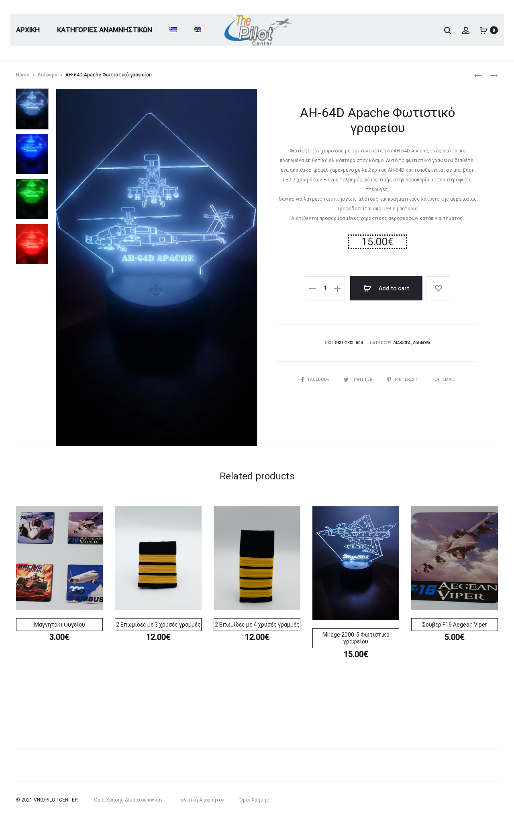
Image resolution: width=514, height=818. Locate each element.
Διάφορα (47, 75)
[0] (484, 30)
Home (22, 75)
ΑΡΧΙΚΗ (28, 30)
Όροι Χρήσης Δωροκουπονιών (128, 800)
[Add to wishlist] (438, 288)
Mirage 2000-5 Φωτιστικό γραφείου (356, 638)
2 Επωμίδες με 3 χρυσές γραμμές (158, 624)
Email (449, 379)
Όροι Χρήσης (254, 800)
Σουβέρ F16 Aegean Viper (454, 624)
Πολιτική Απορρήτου (200, 800)
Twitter (363, 379)
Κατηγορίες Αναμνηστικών (104, 30)
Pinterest (407, 379)
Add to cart (393, 288)
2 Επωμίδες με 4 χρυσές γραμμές (257, 624)
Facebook (319, 379)
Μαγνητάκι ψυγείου (59, 624)
